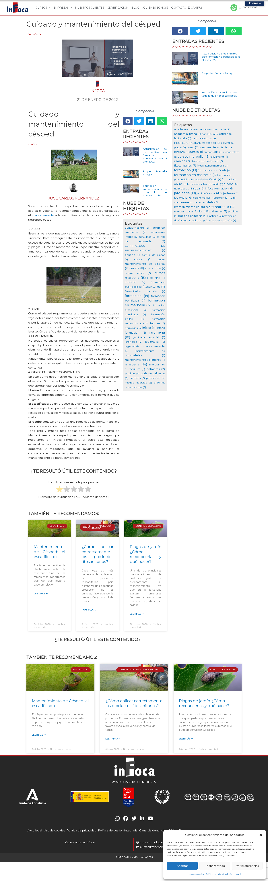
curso (143, 259)
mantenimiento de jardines (145, 359)
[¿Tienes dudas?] (233, 7)
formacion (137, 296)
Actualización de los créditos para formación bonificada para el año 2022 (155, 155)
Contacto (178, 7)
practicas (137, 378)
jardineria (185, 193)
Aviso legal (235, 874)
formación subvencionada (205, 184)
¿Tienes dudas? (249, 7)
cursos (136, 268)
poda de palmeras (192, 216)
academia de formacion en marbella (202, 129)
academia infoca (187, 134)
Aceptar (182, 866)
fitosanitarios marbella (145, 291)
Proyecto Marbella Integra (218, 73)
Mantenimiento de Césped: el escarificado (49, 551)
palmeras (155, 369)
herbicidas (133, 327)
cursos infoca (138, 273)
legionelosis (133, 346)
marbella (136, 364)
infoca (149, 328)
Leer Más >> (41, 593)
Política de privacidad (216, 874)
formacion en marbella (196, 175)
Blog (135, 7)
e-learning (156, 277)
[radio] (59, 490)
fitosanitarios (154, 286)
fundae (157, 323)
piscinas (132, 373)
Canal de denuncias (152, 830)
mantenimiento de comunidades (196, 202)
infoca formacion (219, 188)
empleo (135, 282)
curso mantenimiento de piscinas (145, 264)
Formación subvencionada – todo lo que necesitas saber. (155, 190)
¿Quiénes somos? (155, 7)
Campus (197, 7)
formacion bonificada (214, 170)
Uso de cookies (196, 874)
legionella (155, 341)
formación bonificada (206, 179)
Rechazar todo (215, 866)
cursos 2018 (155, 268)
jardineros (133, 341)
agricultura (147, 236)
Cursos (41, 7)
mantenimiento (43, 215)
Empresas (61, 7)
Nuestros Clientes (89, 7)
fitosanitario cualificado (207, 161)
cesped (132, 255)
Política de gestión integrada (117, 830)
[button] (261, 835)
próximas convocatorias (219, 220)
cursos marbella (194, 156)
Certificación (117, 7)
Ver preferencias (247, 866)
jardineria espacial (149, 337)
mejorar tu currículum (191, 211)
